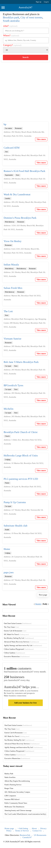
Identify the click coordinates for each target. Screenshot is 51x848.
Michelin (8, 408)
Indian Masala (11, 264)
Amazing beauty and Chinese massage (18, 810)
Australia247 (25, 7)
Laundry (7, 198)
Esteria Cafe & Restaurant (15, 631)
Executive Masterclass (17, 656)
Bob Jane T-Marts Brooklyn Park (21, 362)
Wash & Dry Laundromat (17, 194)
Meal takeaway (9, 222)
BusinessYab (25, 835)
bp (5, 124)
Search (25, 57)
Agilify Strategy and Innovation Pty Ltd (23, 645)
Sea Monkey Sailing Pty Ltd (19, 638)
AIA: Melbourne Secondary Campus (17, 792)
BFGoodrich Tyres (13, 385)
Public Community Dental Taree (15, 803)
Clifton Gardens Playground (19, 649)
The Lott (8, 311)
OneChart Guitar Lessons (17, 623)
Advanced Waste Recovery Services (21, 642)
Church (7, 436)
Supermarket (9, 175)
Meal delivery (9, 268)
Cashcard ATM (11, 147)
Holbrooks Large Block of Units (21, 455)
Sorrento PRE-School (11, 799)
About (34, 828)
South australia (11, 20)
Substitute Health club (15, 525)
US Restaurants (40, 835)
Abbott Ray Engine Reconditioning (17, 781)
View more (41, 139)
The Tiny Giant (11, 627)
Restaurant (18, 128)
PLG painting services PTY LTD (21, 478)
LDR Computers (10, 796)
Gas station (8, 128)
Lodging (7, 459)
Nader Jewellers (9, 777)
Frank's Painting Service (12, 785)
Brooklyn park (11, 17)
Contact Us (37, 831)
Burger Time (8, 788)
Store (17, 175)
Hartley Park (8, 774)
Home (7, 549)
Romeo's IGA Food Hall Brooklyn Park (24, 171)
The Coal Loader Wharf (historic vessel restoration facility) (25, 814)
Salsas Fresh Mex (13, 287)
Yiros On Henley (12, 241)
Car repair (8, 366)
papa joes (9, 572)
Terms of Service (22, 831)
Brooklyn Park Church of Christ (21, 432)
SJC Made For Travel (16, 634)
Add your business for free (25, 703)
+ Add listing (23, 828)
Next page (43, 595)
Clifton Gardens (14, 653)
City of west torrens (31, 17)
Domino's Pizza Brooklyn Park (20, 217)
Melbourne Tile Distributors (14, 807)
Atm (6, 152)
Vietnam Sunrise (12, 338)
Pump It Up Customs (15, 502)
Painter (7, 483)
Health (7, 530)
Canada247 (27, 837)
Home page (9, 828)
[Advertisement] (25, 94)
